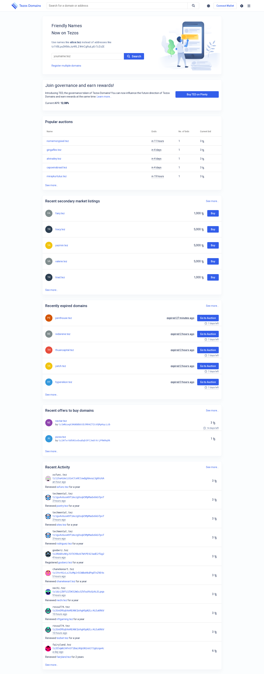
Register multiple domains (66, 65)
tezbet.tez (62, 638)
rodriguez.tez (64, 543)
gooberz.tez (65, 562)
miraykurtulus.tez (57, 176)
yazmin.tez (61, 245)
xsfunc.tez (63, 486)
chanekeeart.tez (66, 581)
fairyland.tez (64, 656)
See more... (51, 185)
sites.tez (61, 524)
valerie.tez (61, 261)
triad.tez (60, 277)
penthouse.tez (63, 318)
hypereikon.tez (63, 382)
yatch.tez (60, 366)
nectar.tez (61, 420)
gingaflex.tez (54, 149)
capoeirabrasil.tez (57, 167)
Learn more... (104, 96)
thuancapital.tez (64, 350)
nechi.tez (62, 600)
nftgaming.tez (65, 619)
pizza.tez (60, 436)
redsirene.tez (62, 334)
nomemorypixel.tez (58, 141)
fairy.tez (60, 213)
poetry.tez (62, 505)
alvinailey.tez (54, 158)
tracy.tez (60, 229)
